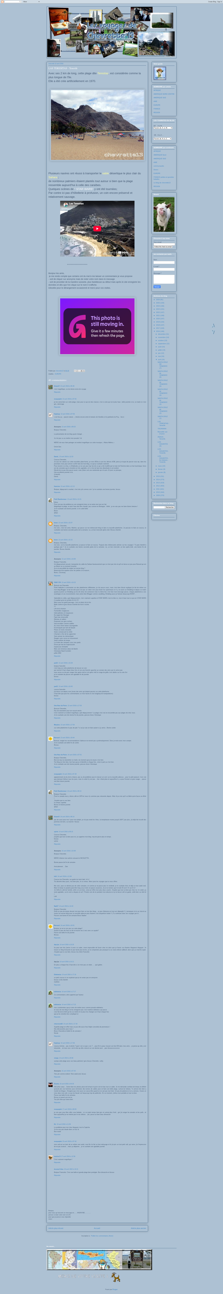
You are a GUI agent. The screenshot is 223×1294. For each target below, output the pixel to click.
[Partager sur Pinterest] (84, 371)
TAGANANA (162, 429)
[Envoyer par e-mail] (75, 371)
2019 (158, 322)
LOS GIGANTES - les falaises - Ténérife (163, 459)
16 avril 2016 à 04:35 (67, 1084)
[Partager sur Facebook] (81, 371)
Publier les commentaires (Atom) (102, 1236)
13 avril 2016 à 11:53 (66, 456)
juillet (160, 350)
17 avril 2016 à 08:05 (69, 1109)
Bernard (57, 737)
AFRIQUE (157, 90)
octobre (161, 340)
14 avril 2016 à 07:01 (75, 755)
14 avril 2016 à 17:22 (69, 1004)
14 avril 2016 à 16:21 (67, 962)
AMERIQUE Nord (160, 155)
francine (57, 486)
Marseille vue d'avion (162, 433)
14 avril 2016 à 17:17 (69, 991)
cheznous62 (58, 1024)
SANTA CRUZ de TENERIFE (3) (163, 401)
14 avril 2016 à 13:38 (64, 876)
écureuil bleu (58, 1169)
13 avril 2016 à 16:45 (66, 686)
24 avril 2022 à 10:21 (71, 1169)
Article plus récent (55, 1228)
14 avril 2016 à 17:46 (68, 1043)
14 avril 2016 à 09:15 (66, 831)
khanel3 (57, 386)
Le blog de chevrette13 (162, 183)
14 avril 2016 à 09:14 (67, 817)
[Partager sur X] (79, 371)
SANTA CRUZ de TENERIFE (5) (163, 383)
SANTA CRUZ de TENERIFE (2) (163, 410)
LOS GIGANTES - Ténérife (163, 451)
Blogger (114, 1289)
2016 (158, 331)
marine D (57, 1156)
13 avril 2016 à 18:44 (67, 737)
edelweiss (57, 991)
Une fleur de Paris (60, 705)
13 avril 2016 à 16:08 (69, 559)
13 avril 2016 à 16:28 (66, 663)
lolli (55, 876)
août (160, 347)
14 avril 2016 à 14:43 (66, 906)
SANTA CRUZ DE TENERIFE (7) (163, 365)
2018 (158, 325)
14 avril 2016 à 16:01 (67, 925)
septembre (162, 344)
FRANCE (157, 109)
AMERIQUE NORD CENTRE (164, 94)
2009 (158, 495)
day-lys (56, 944)
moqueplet (58, 399)
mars (160, 466)
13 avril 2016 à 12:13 (68, 486)
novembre (162, 337)
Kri (55, 1124)
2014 (158, 479)
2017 (158, 328)
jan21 (56, 663)
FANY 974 (57, 582)
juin (159, 353)
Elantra (56, 1084)
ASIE (155, 101)
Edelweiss (57, 974)
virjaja (56, 1058)
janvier (160, 472)
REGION (157, 112)
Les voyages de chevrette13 (77, 14)
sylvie (56, 831)
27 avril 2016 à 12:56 (68, 1156)
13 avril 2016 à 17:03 (75, 705)
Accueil (97, 1228)
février (160, 469)
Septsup (57, 414)
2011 (158, 489)
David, (56, 456)
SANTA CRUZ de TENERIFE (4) (163, 392)
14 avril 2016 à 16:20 (67, 944)
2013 (158, 483)
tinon (56, 523)
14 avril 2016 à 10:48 (69, 851)
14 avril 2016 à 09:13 (74, 791)
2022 (158, 312)
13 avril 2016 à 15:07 (65, 523)
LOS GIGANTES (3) (163, 444)
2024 (158, 306)
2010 (158, 492)
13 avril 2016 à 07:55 (69, 399)
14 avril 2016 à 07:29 (69, 774)
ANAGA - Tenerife (161, 438)
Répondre (57, 392)
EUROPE (58, 374)
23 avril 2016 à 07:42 (69, 1141)
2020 (158, 319)
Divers (156, 170)
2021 (158, 315)
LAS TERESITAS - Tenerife (163, 423)
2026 (158, 299)
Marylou (57, 725)
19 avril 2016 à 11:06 (64, 1124)
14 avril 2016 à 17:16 (69, 974)
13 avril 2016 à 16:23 (69, 582)
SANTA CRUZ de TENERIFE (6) (163, 374)
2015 (158, 476)
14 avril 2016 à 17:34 (70, 1024)
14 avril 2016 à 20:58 (66, 1058)
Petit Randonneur (60, 499)
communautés (159, 166)
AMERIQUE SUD (160, 98)
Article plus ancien (138, 1228)
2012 (158, 486)
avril (160, 359)
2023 (158, 309)
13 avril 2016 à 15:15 (65, 540)
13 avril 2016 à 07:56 (68, 414)
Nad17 (56, 906)
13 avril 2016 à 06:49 (67, 386)
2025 (158, 303)
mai (159, 356)
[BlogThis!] (77, 371)
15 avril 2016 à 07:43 (69, 1071)
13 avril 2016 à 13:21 (74, 499)
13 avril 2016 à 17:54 (68, 725)
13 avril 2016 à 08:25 (69, 427)
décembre (162, 334)
